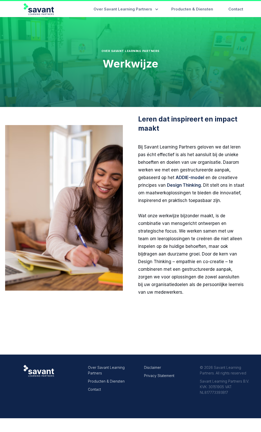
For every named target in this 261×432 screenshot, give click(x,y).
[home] (38, 9)
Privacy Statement (159, 375)
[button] (125, 9)
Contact (94, 389)
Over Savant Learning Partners (106, 370)
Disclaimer (152, 367)
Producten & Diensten (106, 381)
